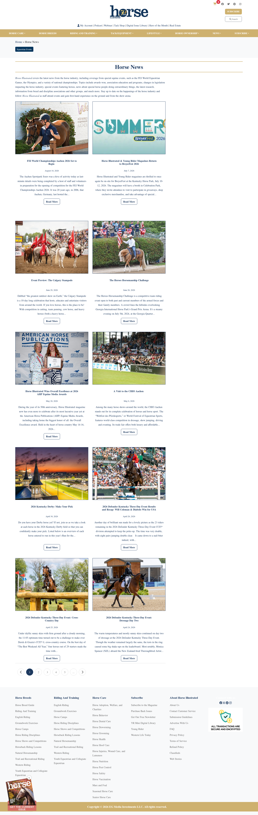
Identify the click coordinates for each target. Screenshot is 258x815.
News (216, 33)
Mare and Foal (99, 785)
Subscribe (233, 11)
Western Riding (23, 764)
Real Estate (175, 25)
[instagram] (240, 4)
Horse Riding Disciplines (27, 735)
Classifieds (175, 753)
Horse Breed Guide (24, 705)
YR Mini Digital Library (143, 723)
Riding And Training (25, 711)
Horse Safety (98, 773)
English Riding (22, 717)
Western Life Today (141, 735)
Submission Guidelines (181, 717)
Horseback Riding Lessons (28, 747)
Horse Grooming (100, 733)
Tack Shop (119, 25)
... (73, 672)
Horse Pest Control (101, 767)
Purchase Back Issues (141, 711)
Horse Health (98, 739)
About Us (174, 705)
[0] (214, 4)
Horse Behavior (100, 715)
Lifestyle (153, 33)
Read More (52, 201)
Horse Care (16, 33)
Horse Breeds (48, 33)
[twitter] (228, 4)
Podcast (98, 25)
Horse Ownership (186, 33)
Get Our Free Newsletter (143, 717)
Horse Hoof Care (100, 745)
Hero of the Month (158, 25)
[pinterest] (234, 4)
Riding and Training (82, 33)
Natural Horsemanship (26, 753)
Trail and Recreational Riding (30, 758)
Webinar (108, 25)
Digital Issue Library (137, 25)
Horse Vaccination (101, 779)
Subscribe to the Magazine (144, 705)
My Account (86, 25)
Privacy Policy (177, 735)
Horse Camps (21, 729)
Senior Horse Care (101, 797)
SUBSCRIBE (241, 33)
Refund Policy (177, 747)
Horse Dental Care (101, 721)
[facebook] (222, 4)
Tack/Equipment (121, 33)
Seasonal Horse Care (102, 791)
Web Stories (176, 758)
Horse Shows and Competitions (30, 741)
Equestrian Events (24, 49)
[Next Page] (82, 672)
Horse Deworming (101, 727)
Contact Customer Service (183, 711)
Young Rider (137, 729)
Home (18, 42)
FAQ (172, 729)
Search (234, 19)
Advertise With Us (179, 723)
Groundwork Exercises (26, 723)
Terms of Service (178, 741)
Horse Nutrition (100, 761)
